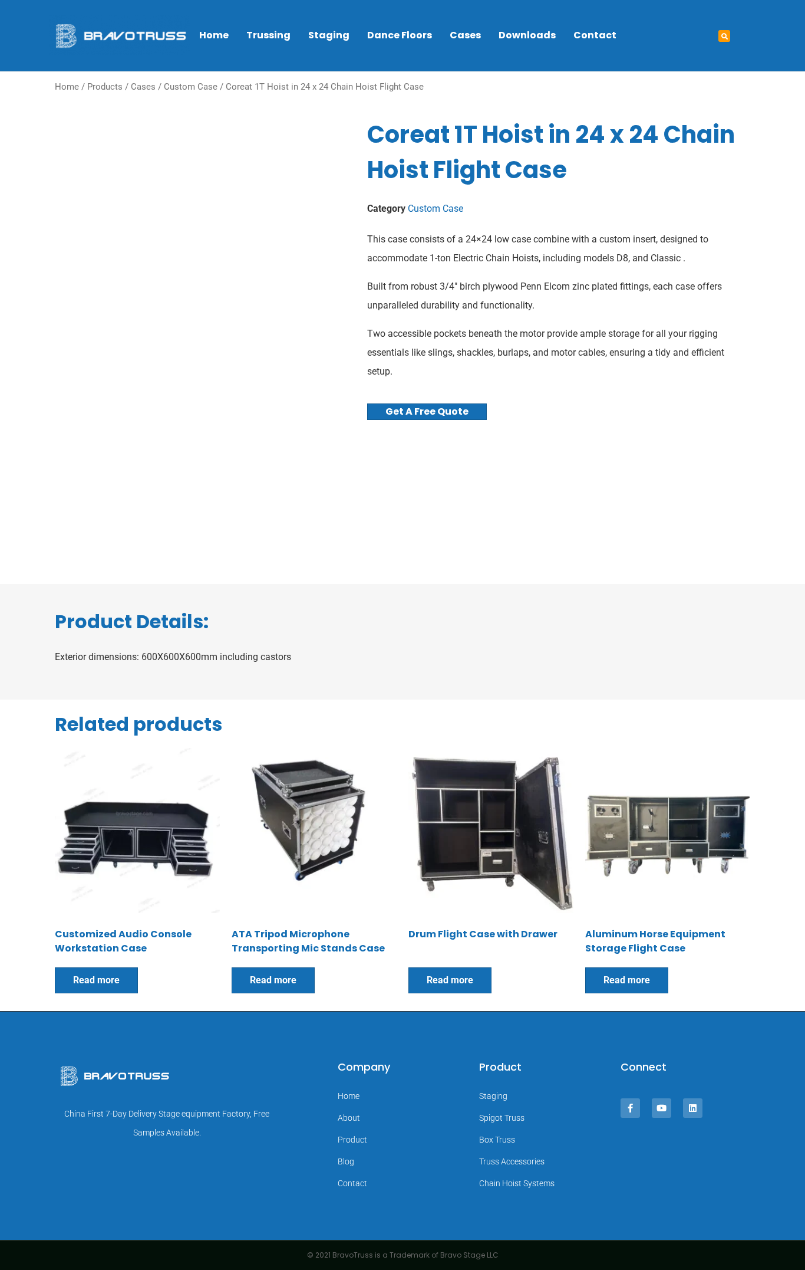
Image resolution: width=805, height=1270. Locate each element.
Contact (594, 35)
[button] (724, 36)
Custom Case (190, 86)
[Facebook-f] (630, 1108)
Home (214, 35)
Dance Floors (399, 35)
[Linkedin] (692, 1108)
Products (105, 86)
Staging (328, 35)
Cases (465, 35)
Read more (96, 980)
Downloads (527, 35)
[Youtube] (661, 1108)
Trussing (268, 35)
